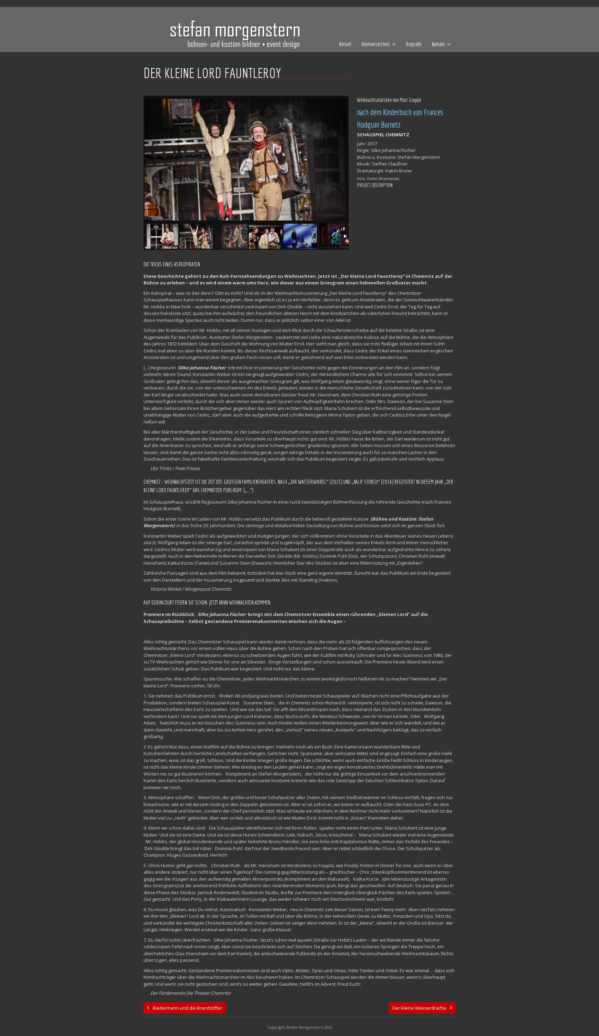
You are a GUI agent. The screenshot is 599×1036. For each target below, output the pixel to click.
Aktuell (345, 44)
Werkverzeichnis (376, 44)
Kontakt (438, 44)
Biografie (414, 44)
